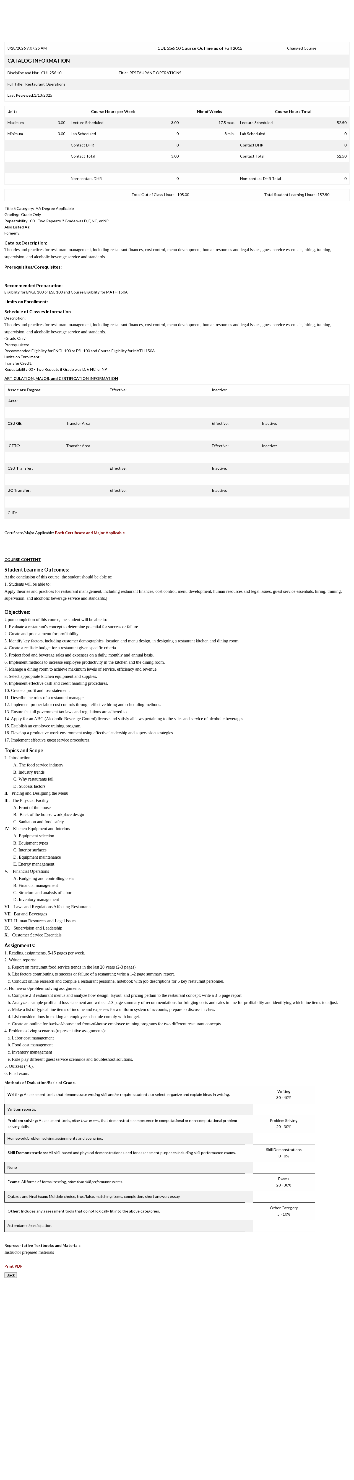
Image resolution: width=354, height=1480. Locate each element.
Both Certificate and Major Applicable (90, 532)
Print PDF (13, 1266)
